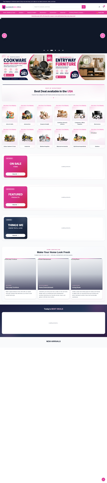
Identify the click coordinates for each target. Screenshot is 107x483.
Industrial (62, 12)
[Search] (84, 7)
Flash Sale (100, 12)
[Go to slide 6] (63, 50)
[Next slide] (102, 35)
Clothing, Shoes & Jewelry (76, 12)
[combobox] (57, 7)
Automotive (53, 12)
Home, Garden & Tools (9, 12)
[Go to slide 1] (44, 50)
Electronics (43, 12)
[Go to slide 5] (59, 50)
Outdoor (21, 12)
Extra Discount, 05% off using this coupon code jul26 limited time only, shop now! (53, 16)
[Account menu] (99, 7)
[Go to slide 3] (51, 50)
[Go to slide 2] (48, 50)
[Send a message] (103, 479)
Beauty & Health (31, 12)
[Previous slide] (4, 35)
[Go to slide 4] (55, 50)
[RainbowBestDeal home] (11, 6)
